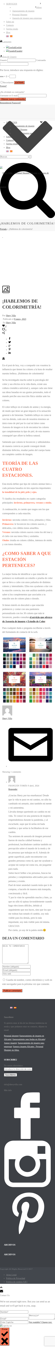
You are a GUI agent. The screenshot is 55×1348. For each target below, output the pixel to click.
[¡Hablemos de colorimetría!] (2, 236)
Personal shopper (11, 1036)
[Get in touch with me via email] (30, 766)
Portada (3, 229)
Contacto (10, 140)
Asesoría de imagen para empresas (27, 133)
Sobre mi (10, 137)
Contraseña (41, 60)
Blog (8, 147)
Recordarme (8, 82)
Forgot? (3, 86)
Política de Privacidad (15, 1278)
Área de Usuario (9, 57)
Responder (12, 789)
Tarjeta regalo (12, 144)
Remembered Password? (10, 103)
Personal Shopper (19, 129)
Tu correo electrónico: (13, 1065)
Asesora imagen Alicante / (24, 1046)
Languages (6, 42)
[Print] (3, 359)
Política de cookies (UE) (16, 1282)
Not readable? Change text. (40, 1322)
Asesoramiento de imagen (23, 126)
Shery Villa (11, 315)
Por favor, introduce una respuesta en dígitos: (21, 70)
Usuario (3, 60)
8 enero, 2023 (20, 319)
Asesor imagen (10, 1043)
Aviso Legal (11, 1275)
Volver (39, 7)
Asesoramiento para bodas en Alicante (28, 1039)
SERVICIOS (11, 122)
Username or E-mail (9, 95)
